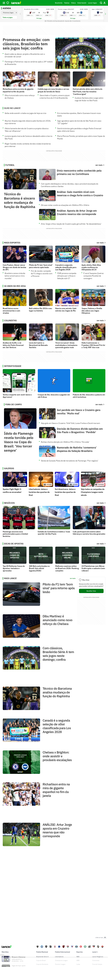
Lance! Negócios (97, 957)
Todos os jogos (8, 17)
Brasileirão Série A (42, 957)
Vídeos (73, 3)
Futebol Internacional (62, 952)
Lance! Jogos (92, 3)
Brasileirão (58, 3)
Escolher (91, 591)
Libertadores (59, 957)
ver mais (100, 243)
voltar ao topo (99, 937)
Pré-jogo (39, 18)
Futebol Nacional (42, 952)
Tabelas (66, 3)
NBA (77, 957)
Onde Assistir (81, 3)
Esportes (79, 952)
